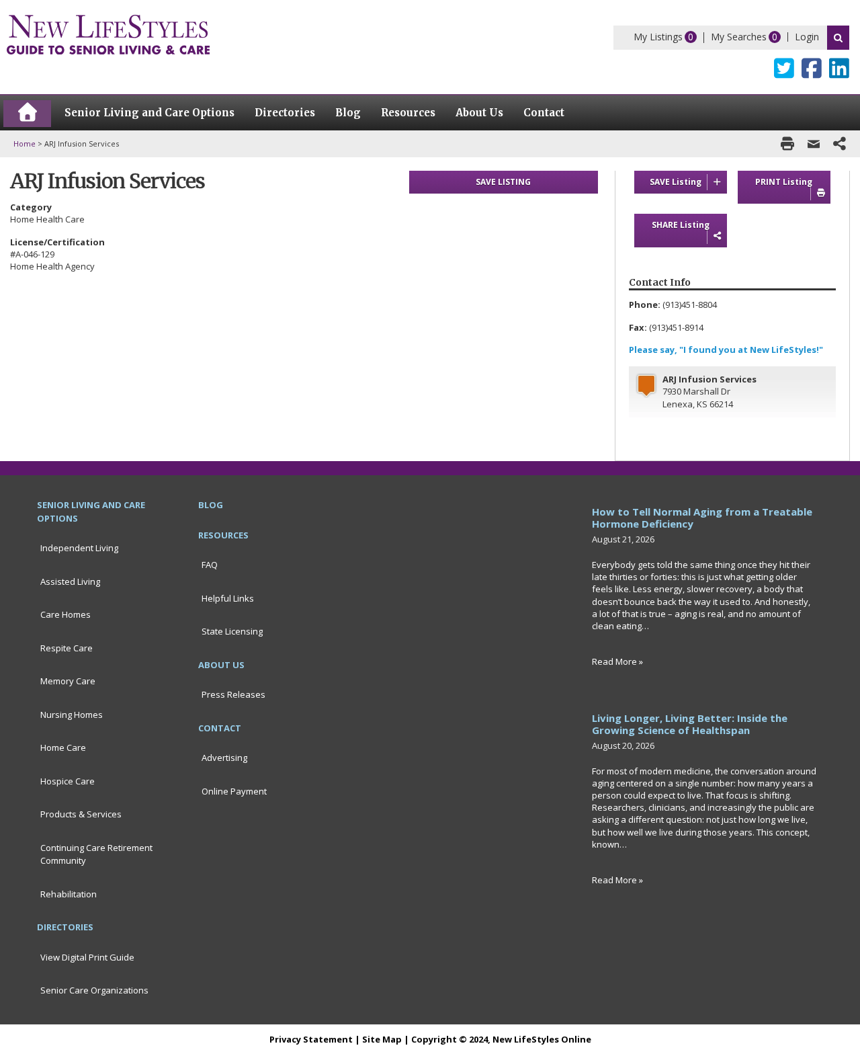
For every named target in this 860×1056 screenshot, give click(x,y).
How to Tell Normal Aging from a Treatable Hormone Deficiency (702, 517)
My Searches (739, 36)
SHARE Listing (681, 225)
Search (838, 38)
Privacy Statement (311, 1039)
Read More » (617, 661)
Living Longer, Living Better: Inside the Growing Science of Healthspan (689, 724)
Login (807, 36)
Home (24, 143)
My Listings (658, 36)
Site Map (382, 1039)
